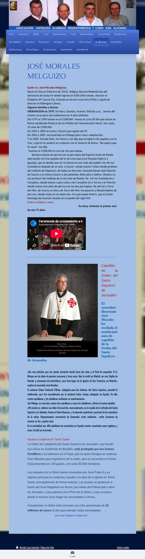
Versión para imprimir (29, 547)
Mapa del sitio (47, 547)
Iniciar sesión (123, 547)
